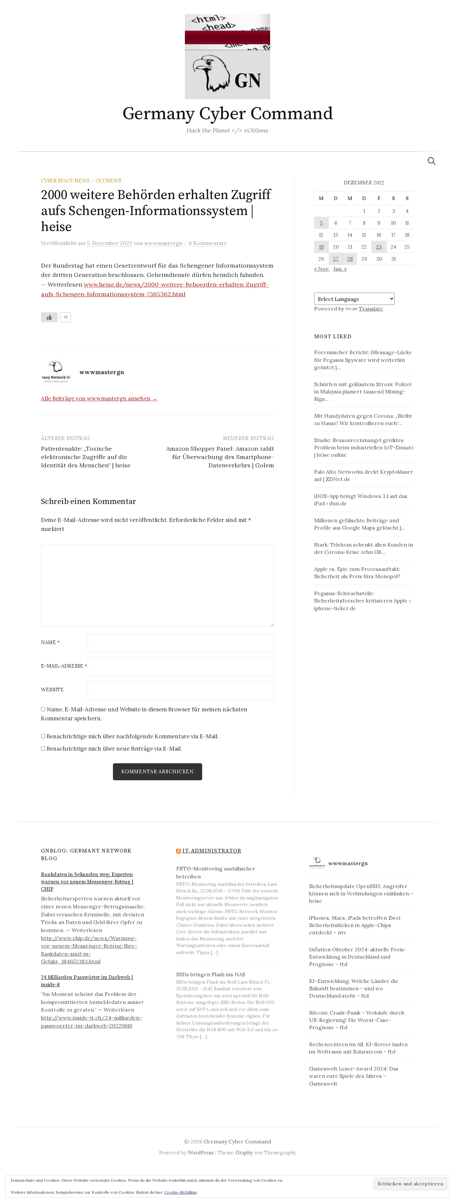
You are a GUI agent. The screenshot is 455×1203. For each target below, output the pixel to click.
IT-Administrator (212, 850)
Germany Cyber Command (227, 114)
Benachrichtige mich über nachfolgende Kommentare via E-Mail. (133, 736)
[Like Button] (49, 317)
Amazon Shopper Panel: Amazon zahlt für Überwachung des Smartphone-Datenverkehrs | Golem (220, 457)
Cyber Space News (65, 180)
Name (50, 642)
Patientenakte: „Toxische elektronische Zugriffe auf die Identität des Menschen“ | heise (86, 457)
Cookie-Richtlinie (181, 1192)
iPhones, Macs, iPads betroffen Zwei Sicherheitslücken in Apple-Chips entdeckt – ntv (354, 925)
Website (52, 689)
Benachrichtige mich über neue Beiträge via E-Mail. (114, 748)
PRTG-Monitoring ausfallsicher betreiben (215, 872)
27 (335, 259)
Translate (371, 308)
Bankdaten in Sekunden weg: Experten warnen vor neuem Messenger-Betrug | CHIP (87, 881)
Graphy (244, 1152)
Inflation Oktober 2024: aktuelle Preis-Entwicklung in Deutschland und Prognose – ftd (357, 956)
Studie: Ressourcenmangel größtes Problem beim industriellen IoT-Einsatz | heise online (364, 447)
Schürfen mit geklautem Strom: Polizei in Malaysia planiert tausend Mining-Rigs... (362, 391)
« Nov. (321, 268)
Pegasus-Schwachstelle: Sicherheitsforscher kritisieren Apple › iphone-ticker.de (362, 600)
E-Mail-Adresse (64, 666)
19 (321, 247)
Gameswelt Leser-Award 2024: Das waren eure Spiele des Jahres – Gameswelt (353, 1075)
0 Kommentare (208, 243)
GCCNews (108, 180)
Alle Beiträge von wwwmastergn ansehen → (99, 398)
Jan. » (340, 268)
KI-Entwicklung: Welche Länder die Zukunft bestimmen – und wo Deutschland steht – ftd (353, 988)
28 (350, 259)
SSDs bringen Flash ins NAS (210, 974)
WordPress (201, 1152)
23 (379, 247)
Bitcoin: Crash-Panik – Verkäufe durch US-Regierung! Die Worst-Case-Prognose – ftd (356, 1020)
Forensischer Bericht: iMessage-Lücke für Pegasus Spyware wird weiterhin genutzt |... (363, 359)
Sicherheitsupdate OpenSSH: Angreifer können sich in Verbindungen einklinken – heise (361, 893)
